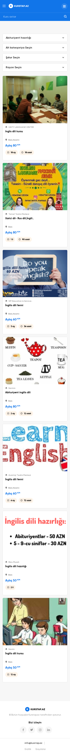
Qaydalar (40, 749)
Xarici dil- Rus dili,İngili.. (19, 218)
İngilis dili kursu (14, 653)
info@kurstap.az (33, 743)
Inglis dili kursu (14, 131)
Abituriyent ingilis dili (18, 392)
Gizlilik (27, 749)
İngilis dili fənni (14, 305)
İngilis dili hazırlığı (16, 566)
